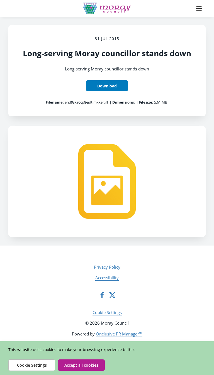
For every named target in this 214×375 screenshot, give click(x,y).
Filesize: (146, 102)
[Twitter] (112, 295)
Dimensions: (123, 102)
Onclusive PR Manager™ (119, 334)
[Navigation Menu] (199, 8)
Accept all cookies (81, 365)
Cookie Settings (107, 312)
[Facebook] (102, 295)
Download (107, 86)
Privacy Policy (107, 267)
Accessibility (107, 277)
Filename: (55, 102)
